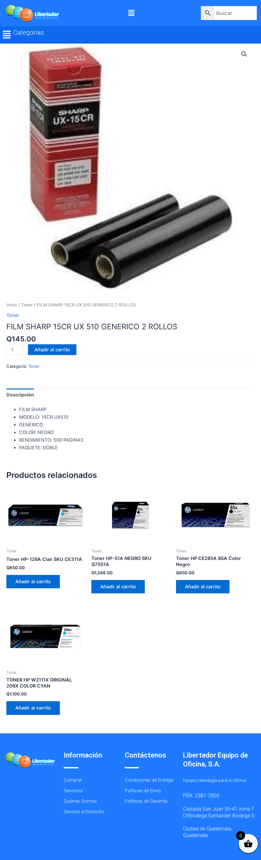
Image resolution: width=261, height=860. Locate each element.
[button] (131, 13)
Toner (27, 304)
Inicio (11, 304)
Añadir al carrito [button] (33, 581)
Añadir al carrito (52, 350)
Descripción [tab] (20, 395)
